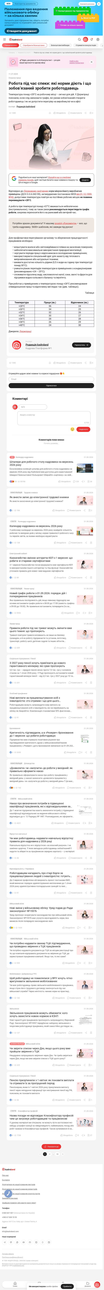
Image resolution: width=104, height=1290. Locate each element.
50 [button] (57, 1154)
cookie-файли (52, 1286)
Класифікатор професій (28, 1111)
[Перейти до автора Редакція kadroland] (17, 345)
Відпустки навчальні (18, 834)
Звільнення (14, 1009)
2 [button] (49, 1154)
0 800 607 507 (18, 1213)
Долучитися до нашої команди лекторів (18, 1185)
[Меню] (4, 39)
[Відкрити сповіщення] (91, 39)
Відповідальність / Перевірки (22, 869)
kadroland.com (18, 1265)
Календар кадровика (24, 457)
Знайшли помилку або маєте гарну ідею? (19, 1203)
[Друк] (50, 113)
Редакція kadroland (26, 106)
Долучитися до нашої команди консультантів (21, 1194)
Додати (85, 180)
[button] (63, 1154)
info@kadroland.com (10, 1231)
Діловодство (29, 763)
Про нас (5, 1175)
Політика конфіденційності (12, 1257)
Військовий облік (25, 799)
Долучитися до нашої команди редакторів (19, 1189)
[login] (98, 39)
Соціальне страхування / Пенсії (23, 659)
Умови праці (29, 589)
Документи (88, 1286)
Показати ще (53, 1147)
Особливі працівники (18, 693)
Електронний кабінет (18, 554)
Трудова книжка (31, 493)
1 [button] (44, 1154)
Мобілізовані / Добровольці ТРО (23, 974)
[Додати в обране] (91, 543)
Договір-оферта (8, 1254)
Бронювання (15, 728)
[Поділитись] (85, 113)
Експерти (6, 1180)
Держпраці (25, 331)
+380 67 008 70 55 (9, 1217)
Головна (15, 1286)
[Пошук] (79, 39)
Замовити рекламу (87, 4)
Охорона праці (15, 78)
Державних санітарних (36, 191)
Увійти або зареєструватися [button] (77, 62)
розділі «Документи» (66, 223)
